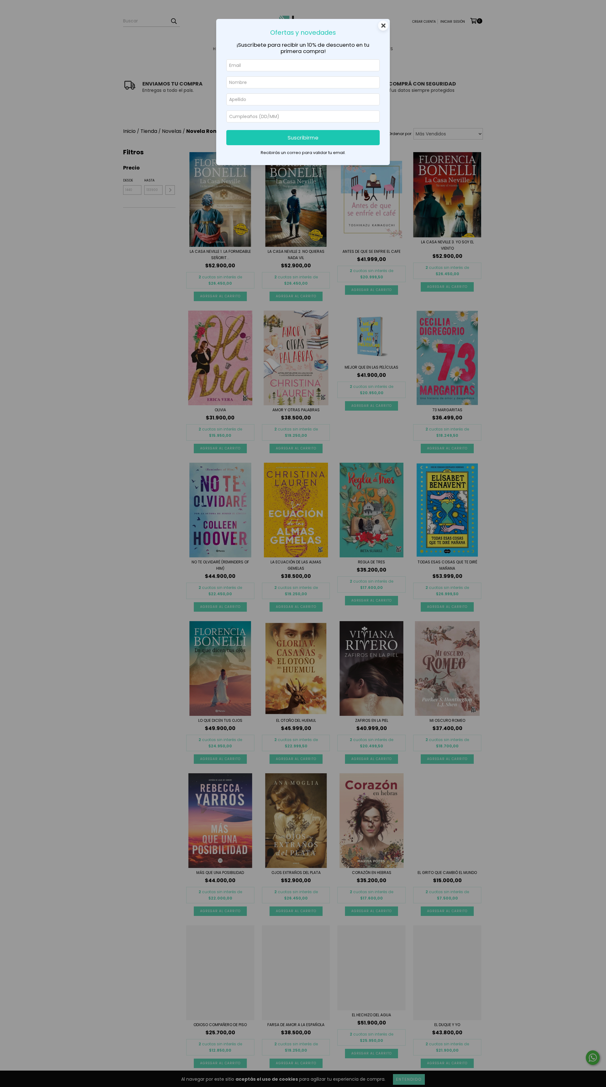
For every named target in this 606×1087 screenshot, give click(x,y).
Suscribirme (303, 137)
